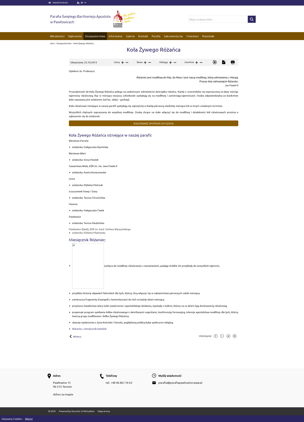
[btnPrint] (232, 62)
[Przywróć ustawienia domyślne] (214, 62)
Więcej (29, 418)
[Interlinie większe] (196, 62)
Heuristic (76, 411)
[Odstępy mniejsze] (175, 62)
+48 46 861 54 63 (121, 382)
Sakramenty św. (173, 36)
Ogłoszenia (75, 36)
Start (52, 43)
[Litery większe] (122, 62)
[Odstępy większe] (170, 62)
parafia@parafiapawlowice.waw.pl (180, 382)
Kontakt (143, 36)
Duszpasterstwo (95, 36)
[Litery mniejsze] (127, 62)
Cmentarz (193, 36)
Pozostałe (208, 36)
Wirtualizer (89, 411)
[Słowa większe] (145, 62)
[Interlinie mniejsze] (201, 62)
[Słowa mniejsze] (149, 62)
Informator (116, 36)
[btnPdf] (223, 62)
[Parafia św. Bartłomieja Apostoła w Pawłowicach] (80, 19)
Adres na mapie (63, 394)
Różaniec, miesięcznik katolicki (89, 328)
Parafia (156, 36)
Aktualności (57, 36)
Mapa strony (104, 411)
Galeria (130, 36)
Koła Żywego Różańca (83, 43)
